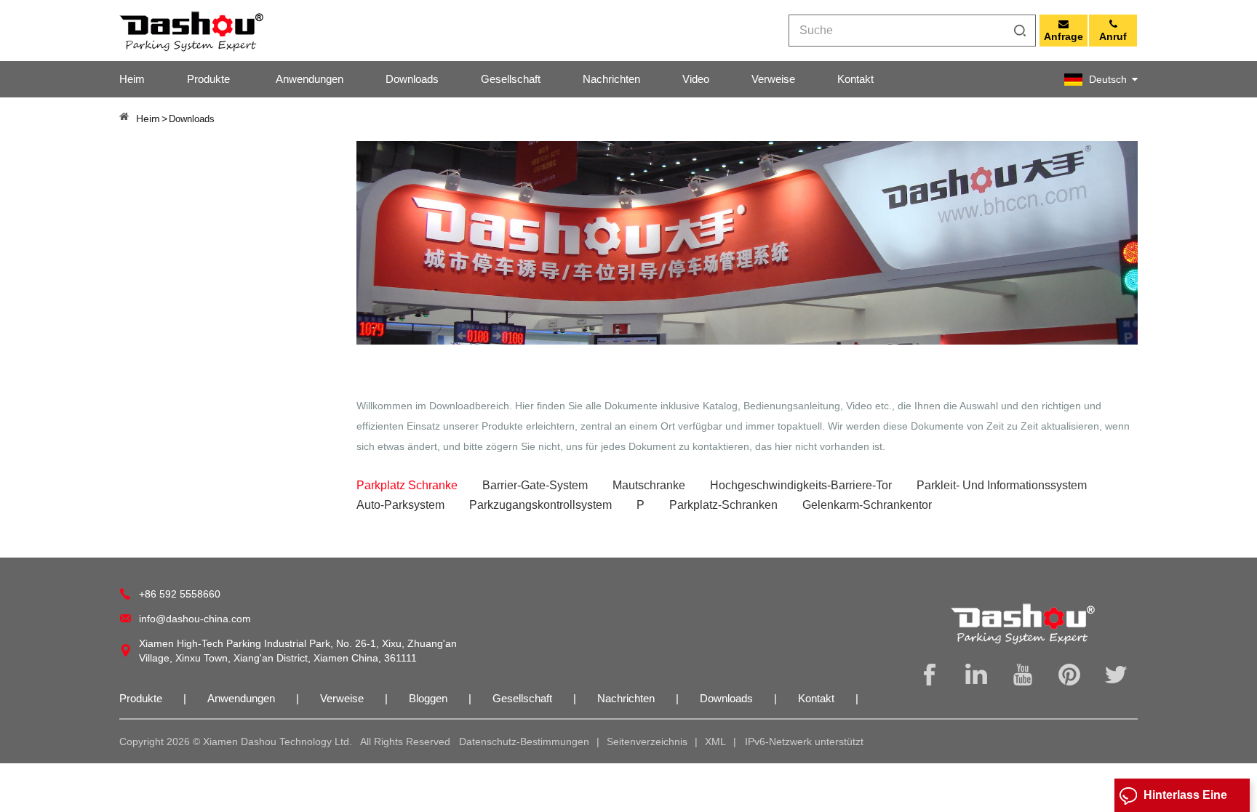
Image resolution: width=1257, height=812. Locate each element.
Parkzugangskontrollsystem (540, 505)
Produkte (208, 79)
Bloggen (429, 698)
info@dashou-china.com (195, 618)
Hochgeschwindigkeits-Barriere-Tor (801, 485)
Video (695, 79)
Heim (132, 79)
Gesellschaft (510, 79)
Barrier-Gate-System (535, 485)
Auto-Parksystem (400, 505)
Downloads (412, 79)
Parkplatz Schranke (407, 485)
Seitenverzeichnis (647, 741)
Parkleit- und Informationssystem (1002, 485)
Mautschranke (648, 485)
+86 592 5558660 (179, 594)
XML (715, 741)
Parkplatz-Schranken (723, 505)
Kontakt (855, 79)
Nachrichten (611, 79)
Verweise (773, 79)
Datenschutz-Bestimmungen (524, 741)
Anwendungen (309, 79)
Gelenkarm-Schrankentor (867, 505)
